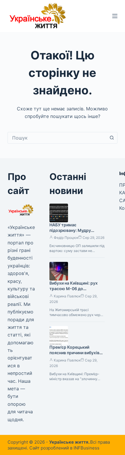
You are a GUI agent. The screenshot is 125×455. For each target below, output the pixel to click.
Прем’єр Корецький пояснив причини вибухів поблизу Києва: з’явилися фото (74, 355)
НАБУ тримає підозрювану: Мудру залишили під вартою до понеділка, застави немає (75, 233)
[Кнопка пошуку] (111, 137)
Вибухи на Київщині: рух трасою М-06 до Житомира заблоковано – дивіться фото (75, 291)
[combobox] (57, 138)
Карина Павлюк (67, 296)
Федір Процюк (66, 237)
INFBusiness (86, 448)
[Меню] (114, 16)
